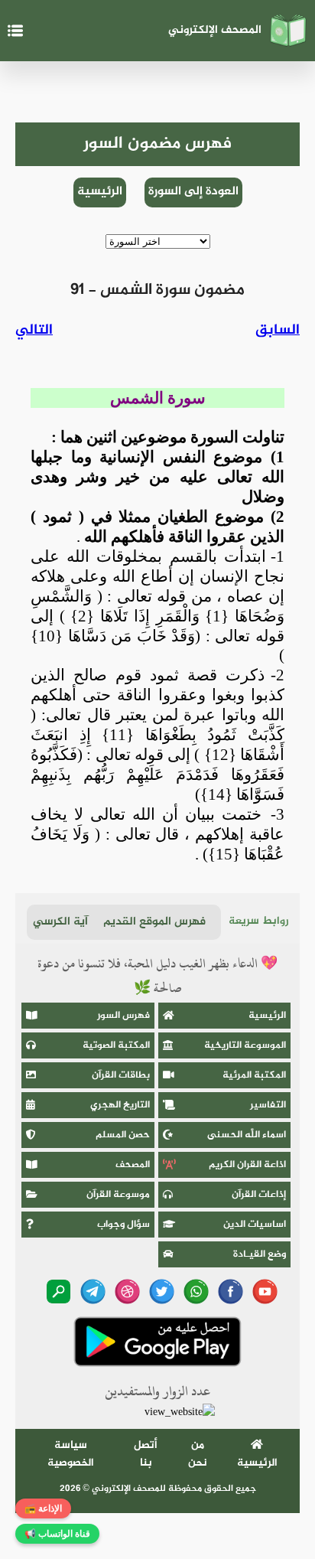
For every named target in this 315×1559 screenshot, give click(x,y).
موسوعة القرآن (118, 1194)
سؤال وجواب (123, 1224)
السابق (277, 330)
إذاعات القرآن (259, 1194)
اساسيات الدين (254, 1224)
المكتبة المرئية (254, 1075)
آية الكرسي (60, 921)
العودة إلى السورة (193, 191)
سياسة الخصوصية (70, 1454)
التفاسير (268, 1105)
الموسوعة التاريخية (245, 1045)
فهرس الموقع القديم (154, 921)
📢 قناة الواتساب (57, 1533)
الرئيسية (99, 191)
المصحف (132, 1164)
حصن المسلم (123, 1135)
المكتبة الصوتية (116, 1045)
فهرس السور (123, 1015)
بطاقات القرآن (121, 1075)
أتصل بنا (146, 1454)
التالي (34, 330)
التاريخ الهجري (120, 1105)
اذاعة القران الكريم (247, 1164)
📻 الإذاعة (43, 1508)
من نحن (197, 1454)
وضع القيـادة (259, 1254)
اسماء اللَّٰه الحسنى (246, 1135)
